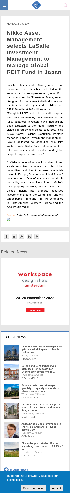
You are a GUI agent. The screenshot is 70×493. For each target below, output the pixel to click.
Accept (56, 488)
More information (33, 488)
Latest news (15, 337)
